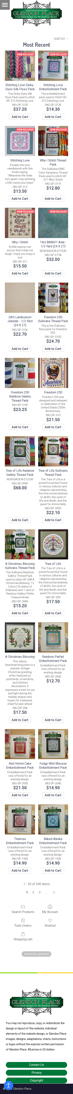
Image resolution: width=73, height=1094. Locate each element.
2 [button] (33, 892)
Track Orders (23, 925)
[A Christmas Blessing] (20, 637)
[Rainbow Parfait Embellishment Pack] (53, 637)
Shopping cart (23, 939)
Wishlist (50, 925)
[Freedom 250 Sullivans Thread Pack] (53, 298)
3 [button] (40, 892)
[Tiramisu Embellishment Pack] (20, 819)
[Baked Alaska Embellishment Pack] (53, 819)
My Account (50, 912)
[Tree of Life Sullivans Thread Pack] (53, 451)
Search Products (23, 912)
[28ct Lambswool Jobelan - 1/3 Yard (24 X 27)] (20, 298)
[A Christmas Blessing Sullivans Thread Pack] (20, 544)
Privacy (37, 1072)
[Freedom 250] (53, 373)
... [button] (46, 892)
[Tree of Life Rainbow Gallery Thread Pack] (20, 451)
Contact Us (36, 1065)
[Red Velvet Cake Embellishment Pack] (20, 744)
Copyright (36, 1080)
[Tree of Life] (53, 544)
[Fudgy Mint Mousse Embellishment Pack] (53, 744)
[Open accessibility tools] (8, 1085)
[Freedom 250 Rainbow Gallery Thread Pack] (20, 373)
